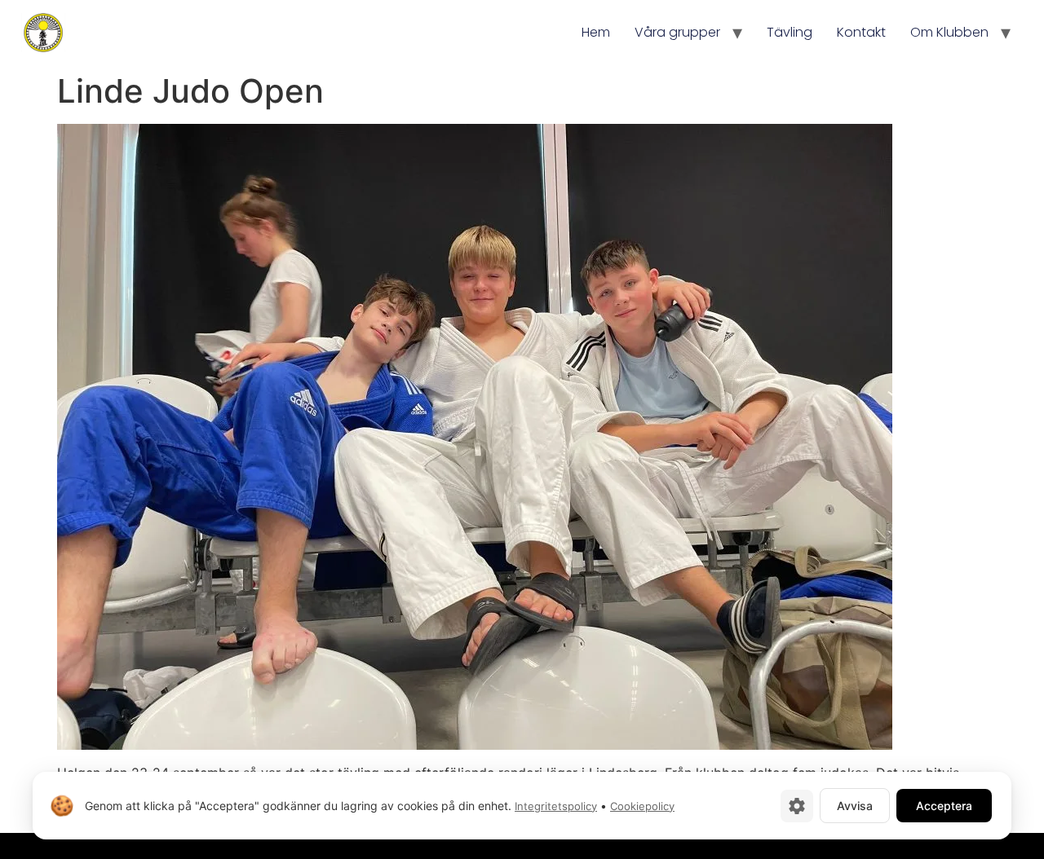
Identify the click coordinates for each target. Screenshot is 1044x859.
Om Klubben (949, 32)
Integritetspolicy (556, 806)
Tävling (789, 32)
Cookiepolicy (642, 806)
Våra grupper (677, 32)
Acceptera (944, 806)
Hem (596, 32)
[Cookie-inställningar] (797, 806)
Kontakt (861, 32)
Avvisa (855, 806)
